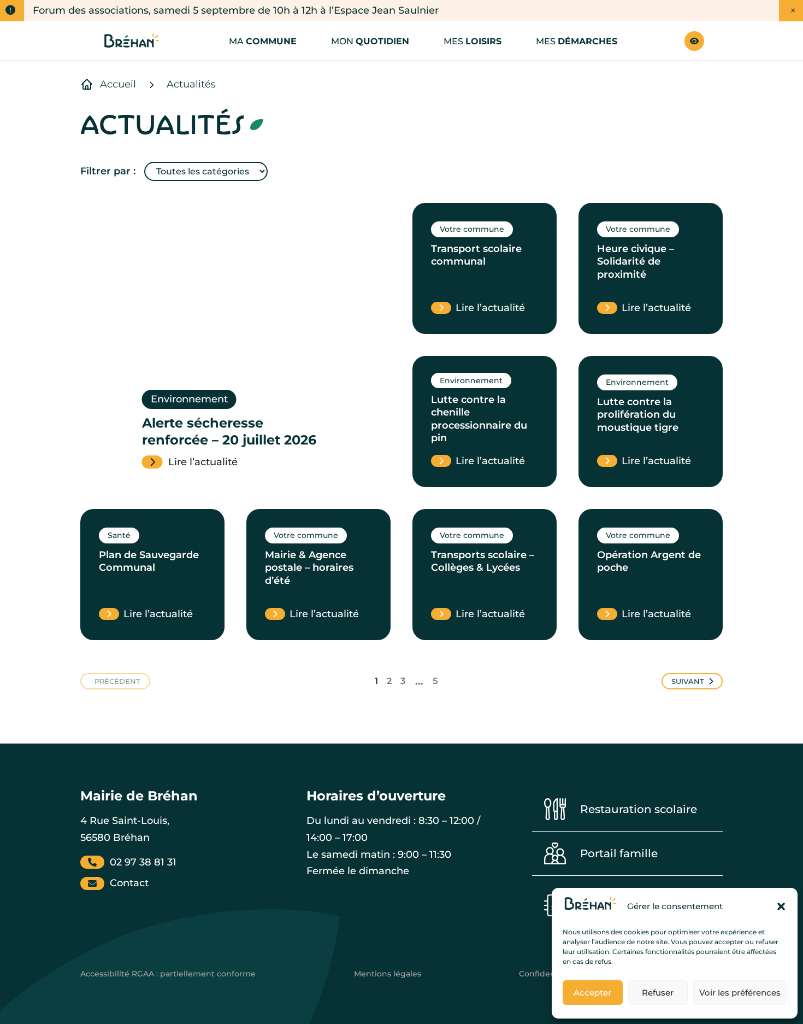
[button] (781, 906)
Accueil (118, 84)
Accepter (592, 992)
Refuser (658, 992)
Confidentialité (548, 974)
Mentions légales (387, 974)
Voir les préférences (740, 992)
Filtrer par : (107, 171)
